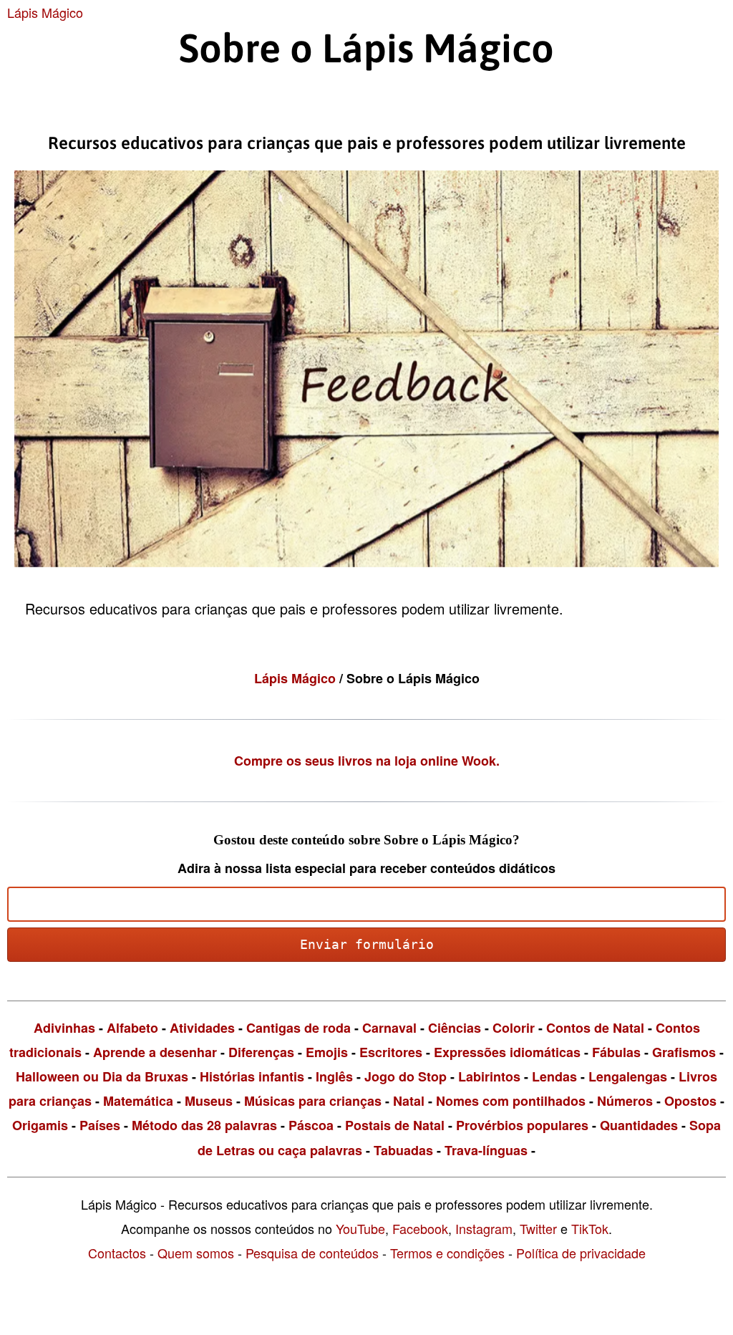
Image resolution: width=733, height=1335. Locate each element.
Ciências (454, 1027)
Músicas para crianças (313, 1100)
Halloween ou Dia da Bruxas (102, 1076)
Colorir (513, 1027)
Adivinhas (64, 1027)
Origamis (40, 1125)
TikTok (589, 1228)
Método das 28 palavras (204, 1125)
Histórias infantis (252, 1076)
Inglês (334, 1076)
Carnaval (389, 1027)
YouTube (360, 1228)
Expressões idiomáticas (507, 1052)
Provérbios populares (522, 1125)
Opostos (690, 1100)
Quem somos (195, 1252)
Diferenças (261, 1052)
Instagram (484, 1228)
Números (625, 1100)
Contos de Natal (595, 1027)
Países (99, 1125)
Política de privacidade (581, 1252)
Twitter (538, 1228)
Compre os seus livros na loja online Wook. (367, 760)
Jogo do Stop (405, 1076)
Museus (209, 1100)
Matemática (138, 1100)
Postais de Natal (395, 1125)
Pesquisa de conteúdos (312, 1252)
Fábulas (616, 1052)
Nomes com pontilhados (511, 1100)
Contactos (117, 1252)
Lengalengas (627, 1076)
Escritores (390, 1052)
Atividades (202, 1027)
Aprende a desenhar (155, 1052)
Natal (408, 1100)
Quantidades (639, 1125)
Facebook (420, 1228)
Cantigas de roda (298, 1027)
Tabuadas (403, 1150)
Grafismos (684, 1052)
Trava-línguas (486, 1150)
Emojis (327, 1052)
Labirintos (489, 1076)
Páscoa (311, 1125)
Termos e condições (447, 1252)
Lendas (554, 1076)
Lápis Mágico (45, 12)
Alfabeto (132, 1027)
